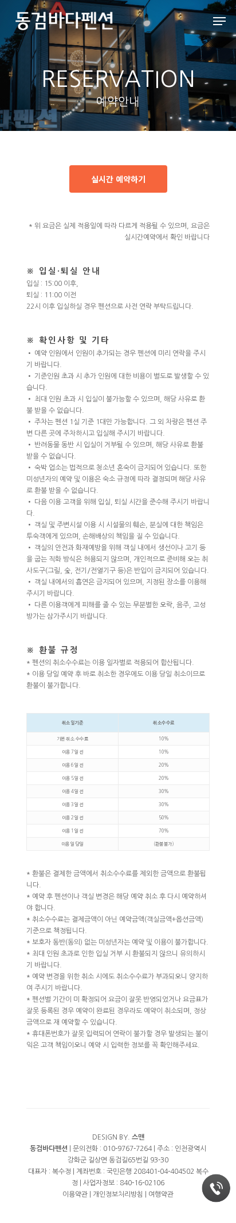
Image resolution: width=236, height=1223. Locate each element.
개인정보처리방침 (118, 1194)
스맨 (138, 1137)
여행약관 (161, 1194)
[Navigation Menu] (219, 21)
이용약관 (75, 1194)
